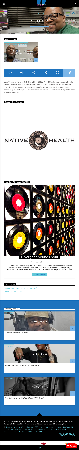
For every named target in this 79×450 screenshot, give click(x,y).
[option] (21, 52)
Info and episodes (39, 274)
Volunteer (50, 427)
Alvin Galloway (40, 386)
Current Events (11, 44)
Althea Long (40, 354)
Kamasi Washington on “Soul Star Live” (20, 288)
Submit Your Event (35, 431)
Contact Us (29, 429)
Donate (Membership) (14, 427)
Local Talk (23, 44)
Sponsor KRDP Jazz (34, 427)
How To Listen (15, 429)
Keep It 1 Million (21, 51)
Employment (42, 429)
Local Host (39, 13)
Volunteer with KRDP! (13, 292)
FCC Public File (18, 431)
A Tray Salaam (40, 321)
